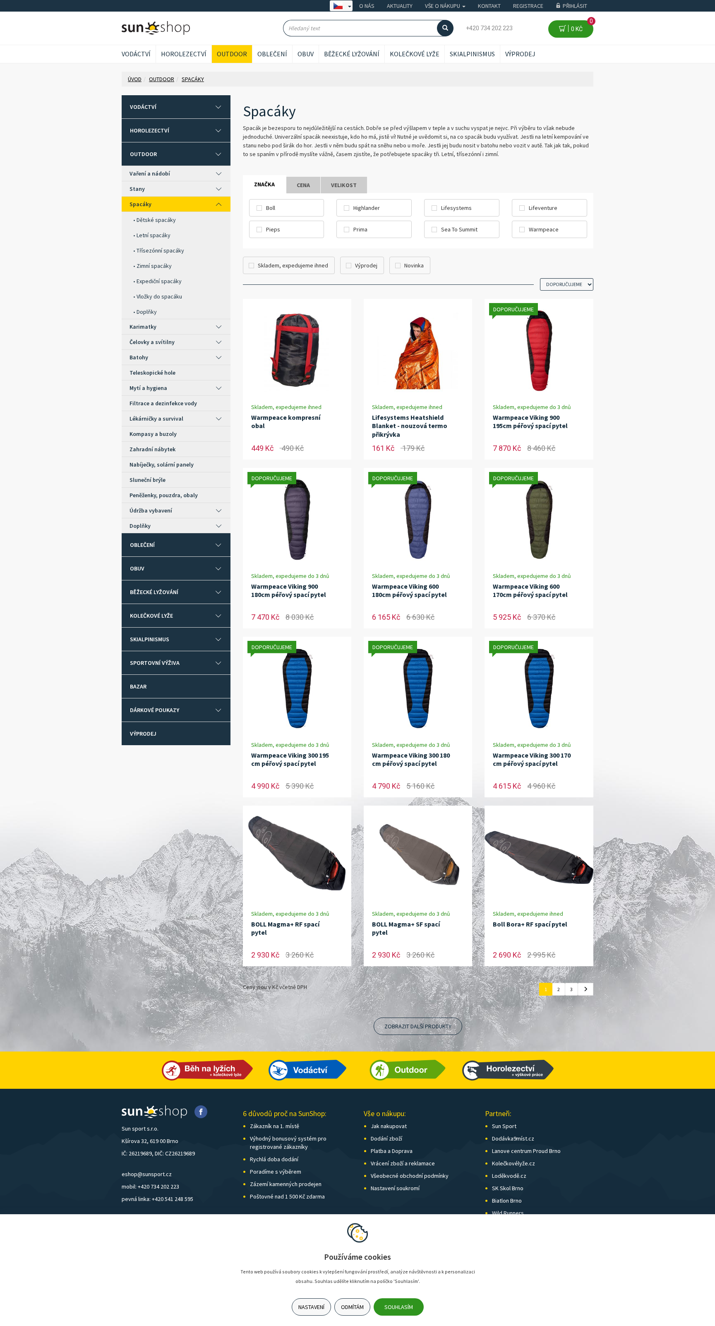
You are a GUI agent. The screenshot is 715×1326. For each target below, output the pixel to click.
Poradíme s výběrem (275, 1171)
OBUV (306, 54)
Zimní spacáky (154, 266)
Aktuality (400, 6)
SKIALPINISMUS (472, 54)
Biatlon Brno (507, 1200)
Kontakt (489, 6)
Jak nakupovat (389, 1126)
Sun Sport (504, 1126)
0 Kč (581, 26)
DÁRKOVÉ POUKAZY (154, 710)
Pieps (273, 229)
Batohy (139, 357)
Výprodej (520, 54)
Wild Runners (508, 1213)
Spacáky (140, 204)
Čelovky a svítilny (152, 342)
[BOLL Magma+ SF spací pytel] (418, 858)
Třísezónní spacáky (160, 250)
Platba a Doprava (392, 1151)
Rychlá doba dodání (274, 1159)
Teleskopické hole (152, 372)
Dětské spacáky (156, 220)
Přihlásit (575, 6)
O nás (366, 6)
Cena (303, 185)
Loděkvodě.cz (509, 1175)
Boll (270, 208)
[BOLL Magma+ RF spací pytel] (297, 858)
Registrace (528, 6)
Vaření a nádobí (150, 173)
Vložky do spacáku (159, 296)
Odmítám (352, 1307)
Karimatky (143, 326)
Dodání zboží (386, 1138)
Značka (264, 184)
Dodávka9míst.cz (513, 1138)
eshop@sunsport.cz (147, 1174)
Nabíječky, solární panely (162, 464)
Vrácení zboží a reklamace (403, 1163)
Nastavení (311, 1307)
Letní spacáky (153, 235)
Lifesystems (456, 208)
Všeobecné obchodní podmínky (410, 1175)
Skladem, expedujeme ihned (293, 265)
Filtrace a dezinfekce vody (163, 403)
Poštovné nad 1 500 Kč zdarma (287, 1196)
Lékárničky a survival (156, 418)
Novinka (414, 265)
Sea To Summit (459, 229)
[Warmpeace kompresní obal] (297, 351)
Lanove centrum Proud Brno (526, 1151)
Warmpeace (544, 229)
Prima (360, 229)
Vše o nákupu (443, 6)
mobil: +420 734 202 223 (150, 1186)
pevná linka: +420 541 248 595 (157, 1199)
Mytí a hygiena (148, 388)
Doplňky (147, 311)
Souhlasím (398, 1307)
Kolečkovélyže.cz (513, 1163)
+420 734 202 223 (489, 28)
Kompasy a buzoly (153, 434)
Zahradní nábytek (152, 449)
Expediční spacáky (159, 281)
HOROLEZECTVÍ (183, 54)
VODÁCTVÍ (136, 54)
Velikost (344, 185)
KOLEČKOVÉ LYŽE (414, 54)
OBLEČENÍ (272, 54)
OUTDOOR (232, 54)
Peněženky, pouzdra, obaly (164, 495)
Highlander (366, 208)
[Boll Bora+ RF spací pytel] (539, 858)
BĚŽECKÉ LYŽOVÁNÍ (351, 54)
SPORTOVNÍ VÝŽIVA (155, 663)
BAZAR (138, 686)
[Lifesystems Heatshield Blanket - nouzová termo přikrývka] (418, 351)
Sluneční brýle (148, 480)
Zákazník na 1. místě (274, 1126)
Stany (137, 189)
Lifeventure (543, 208)
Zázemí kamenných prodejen (286, 1184)
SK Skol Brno (507, 1188)
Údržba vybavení (151, 510)
